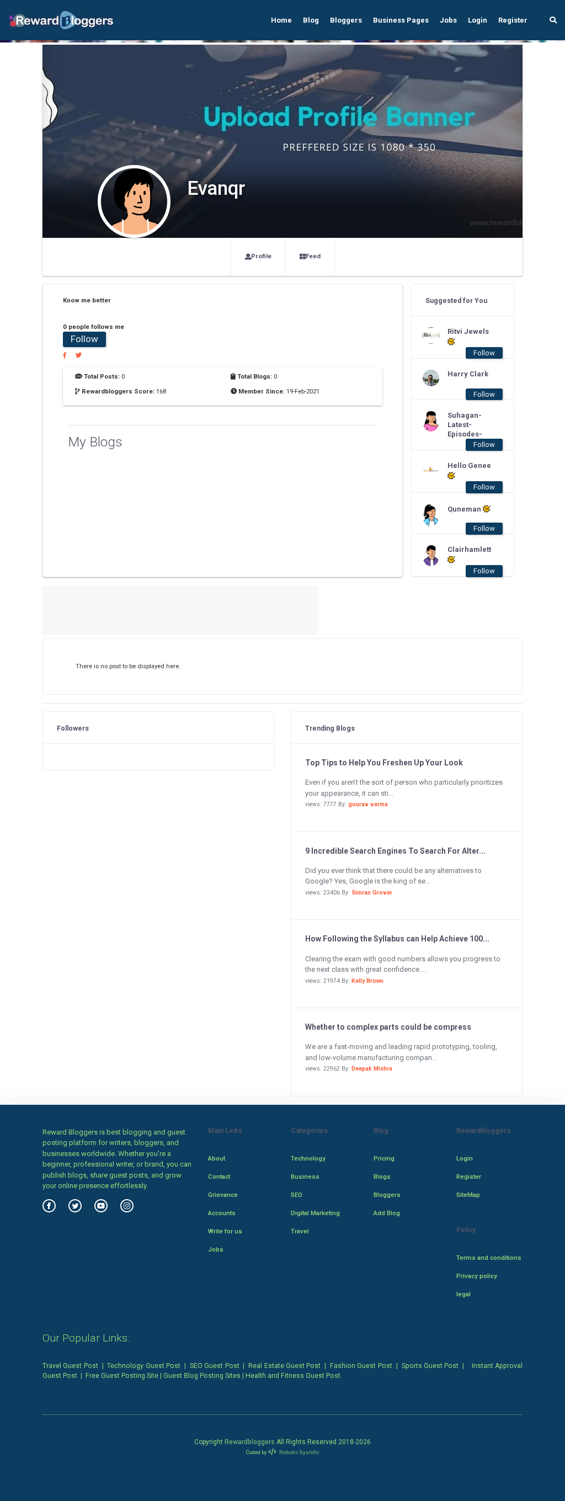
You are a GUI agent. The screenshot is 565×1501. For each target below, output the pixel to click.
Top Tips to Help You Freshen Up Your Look (384, 762)
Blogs (382, 1176)
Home (281, 20)
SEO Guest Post (214, 1366)
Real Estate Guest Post (284, 1366)
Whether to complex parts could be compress (388, 1027)
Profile (261, 256)
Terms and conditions (488, 1258)
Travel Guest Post (70, 1366)
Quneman (465, 509)
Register (512, 20)
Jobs (448, 20)
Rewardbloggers (250, 1442)
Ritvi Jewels (468, 331)
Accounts (222, 1213)
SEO (296, 1195)
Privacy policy (476, 1276)
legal (463, 1294)
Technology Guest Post (143, 1366)
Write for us (225, 1231)
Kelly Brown (367, 980)
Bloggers (346, 20)
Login (477, 20)
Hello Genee (469, 465)
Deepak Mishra (371, 1068)
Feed (313, 256)
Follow (84, 338)
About (216, 1158)
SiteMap (468, 1195)
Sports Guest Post (430, 1366)
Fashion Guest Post (361, 1366)
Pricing (384, 1158)
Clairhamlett (469, 549)
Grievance (223, 1195)
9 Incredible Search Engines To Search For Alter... (395, 851)
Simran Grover (371, 892)
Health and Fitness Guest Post (293, 1376)
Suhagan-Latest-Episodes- (464, 424)
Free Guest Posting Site (122, 1376)
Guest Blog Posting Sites (202, 1376)
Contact (219, 1176)
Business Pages (401, 20)
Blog (311, 20)
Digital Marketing (315, 1213)
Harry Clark (467, 374)
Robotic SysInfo (298, 1452)
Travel (300, 1231)
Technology (308, 1158)
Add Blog (387, 1213)
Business (305, 1176)
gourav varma (368, 804)
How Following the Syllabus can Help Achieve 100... (397, 938)
